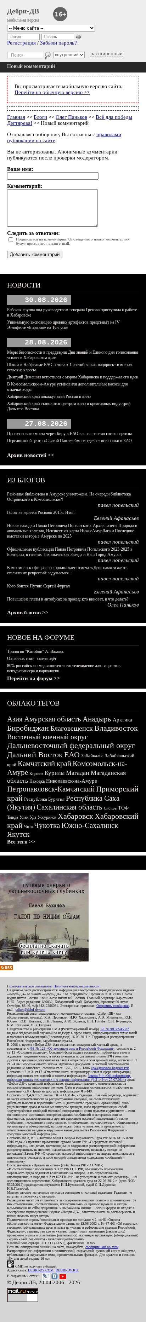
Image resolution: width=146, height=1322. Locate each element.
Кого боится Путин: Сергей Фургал (38, 586)
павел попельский (118, 505)
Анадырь (97, 719)
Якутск (18, 834)
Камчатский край (44, 763)
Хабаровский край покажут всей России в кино (49, 396)
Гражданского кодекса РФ (110, 1068)
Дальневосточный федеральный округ (71, 745)
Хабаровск (75, 816)
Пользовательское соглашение (29, 986)
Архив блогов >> (28, 612)
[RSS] (6, 968)
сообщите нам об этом (101, 1247)
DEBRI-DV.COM (41, 1270)
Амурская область (52, 719)
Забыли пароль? (58, 43)
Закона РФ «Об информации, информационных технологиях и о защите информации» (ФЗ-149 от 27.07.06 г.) (69, 1078)
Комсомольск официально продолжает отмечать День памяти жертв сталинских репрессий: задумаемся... (67, 570)
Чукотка (47, 825)
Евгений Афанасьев (116, 518)
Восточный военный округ (47, 737)
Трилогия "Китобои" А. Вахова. (35, 651)
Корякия (36, 773)
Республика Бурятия (44, 799)
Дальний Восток (35, 754)
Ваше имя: (20, 169)
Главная (16, 117)
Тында (12, 817)
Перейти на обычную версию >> (52, 92)
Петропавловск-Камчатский (51, 789)
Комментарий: (25, 186)
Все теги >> (21, 842)
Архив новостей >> (30, 455)
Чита (28, 826)
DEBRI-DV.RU (67, 1270)
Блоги (40, 117)
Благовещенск (71, 728)
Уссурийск (47, 817)
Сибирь (110, 808)
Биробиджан (28, 728)
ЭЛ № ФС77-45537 (114, 1029)
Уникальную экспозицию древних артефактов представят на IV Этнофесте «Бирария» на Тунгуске (63, 325)
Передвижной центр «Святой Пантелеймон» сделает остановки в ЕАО (69, 440)
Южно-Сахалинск (89, 825)
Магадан (77, 772)
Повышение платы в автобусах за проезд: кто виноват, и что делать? (67, 599)
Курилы (54, 773)
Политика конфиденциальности (76, 986)
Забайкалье (92, 755)
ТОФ (123, 808)
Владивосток (116, 728)
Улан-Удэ (27, 817)
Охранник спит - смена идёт (31, 658)
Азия (15, 719)
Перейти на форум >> (33, 678)
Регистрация (21, 43)
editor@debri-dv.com (30, 1009)
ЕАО (72, 754)
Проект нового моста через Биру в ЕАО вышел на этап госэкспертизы (69, 433)
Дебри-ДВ (23, 11)
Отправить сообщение (112, 1006)
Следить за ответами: (33, 233)
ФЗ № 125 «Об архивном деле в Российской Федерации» (72, 1048)
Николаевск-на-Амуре (71, 781)
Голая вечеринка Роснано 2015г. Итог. (41, 512)
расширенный (106, 53)
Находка (37, 781)
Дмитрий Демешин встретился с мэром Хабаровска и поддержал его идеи (72, 377)
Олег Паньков (71, 117)
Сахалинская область (69, 807)
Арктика (122, 720)
